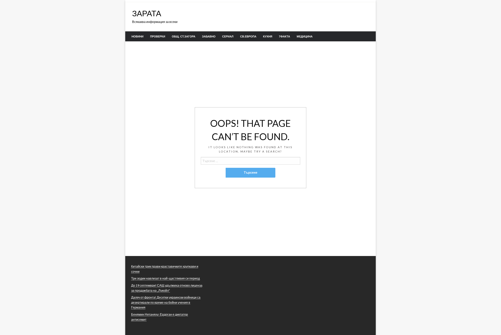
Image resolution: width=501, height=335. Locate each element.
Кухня (267, 36)
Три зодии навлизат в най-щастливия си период (165, 278)
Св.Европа (248, 36)
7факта (284, 36)
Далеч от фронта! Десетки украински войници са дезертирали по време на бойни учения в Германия (165, 302)
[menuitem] (137, 36)
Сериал (227, 36)
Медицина (305, 36)
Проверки (157, 36)
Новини (137, 36)
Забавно (208, 36)
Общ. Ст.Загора (183, 36)
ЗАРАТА (146, 13)
